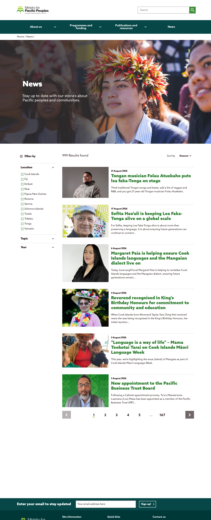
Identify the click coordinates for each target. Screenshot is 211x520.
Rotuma (29, 199)
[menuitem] (37, 27)
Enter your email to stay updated (44, 504)
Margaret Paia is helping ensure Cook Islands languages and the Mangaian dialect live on (150, 258)
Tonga (28, 223)
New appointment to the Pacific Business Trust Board (144, 386)
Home (20, 36)
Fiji (26, 179)
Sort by (171, 155)
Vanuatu (29, 228)
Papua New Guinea (35, 194)
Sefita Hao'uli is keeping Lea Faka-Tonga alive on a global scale (146, 216)
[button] (37, 167)
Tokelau (28, 218)
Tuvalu (28, 213)
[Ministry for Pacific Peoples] (33, 10)
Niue (27, 189)
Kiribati (28, 184)
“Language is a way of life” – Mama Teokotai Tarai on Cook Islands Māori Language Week (149, 347)
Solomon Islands (33, 208)
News (30, 36)
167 (162, 415)
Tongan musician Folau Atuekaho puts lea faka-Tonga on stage (151, 179)
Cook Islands (31, 174)
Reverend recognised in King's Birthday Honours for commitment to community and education (150, 303)
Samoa (28, 203)
